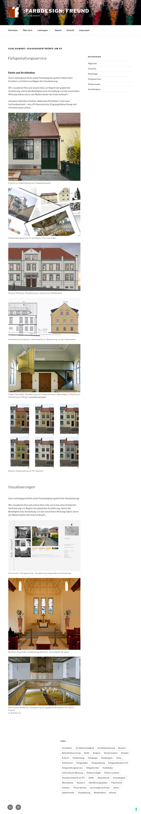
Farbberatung (78, 758)
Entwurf (65, 758)
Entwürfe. (92, 69)
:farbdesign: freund (56, 11)
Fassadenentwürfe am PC (73, 778)
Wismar (112, 792)
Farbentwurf (67, 763)
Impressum (84, 30)
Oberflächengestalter (98, 782)
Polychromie (116, 782)
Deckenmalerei (110, 753)
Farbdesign (93, 74)
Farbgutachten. (94, 79)
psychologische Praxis (100, 787)
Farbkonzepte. (94, 84)
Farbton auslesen (111, 773)
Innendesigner (94, 89)
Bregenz (96, 753)
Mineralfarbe (67, 782)
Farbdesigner (107, 758)
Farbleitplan (108, 768)
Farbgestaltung (98, 763)
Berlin (86, 753)
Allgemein (92, 63)
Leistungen (42, 30)
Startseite (13, 30)
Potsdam (66, 787)
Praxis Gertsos (80, 787)
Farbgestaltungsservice (27, 58)
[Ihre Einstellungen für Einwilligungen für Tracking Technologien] (136, 809)
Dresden (124, 753)
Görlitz (91, 778)
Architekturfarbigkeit (85, 748)
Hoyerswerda (103, 778)
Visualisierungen (21, 487)
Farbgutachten (92, 768)
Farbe (118, 758)
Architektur (67, 748)
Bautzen (122, 748)
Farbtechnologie (94, 773)
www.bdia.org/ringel (37, 397)
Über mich (27, 30)
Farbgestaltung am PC (118, 763)
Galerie (58, 30)
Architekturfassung (106, 748)
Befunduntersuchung (71, 753)
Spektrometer (68, 792)
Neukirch (81, 782)
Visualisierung (84, 792)
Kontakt (70, 30)
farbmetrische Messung (72, 773)
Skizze (116, 787)
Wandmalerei (100, 792)
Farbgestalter (82, 763)
